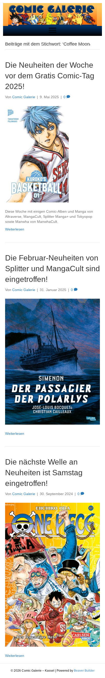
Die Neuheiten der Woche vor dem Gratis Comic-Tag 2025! (49, 76)
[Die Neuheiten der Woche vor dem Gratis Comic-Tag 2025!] (37, 154)
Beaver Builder (84, 670)
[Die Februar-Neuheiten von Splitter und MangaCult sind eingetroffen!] (52, 361)
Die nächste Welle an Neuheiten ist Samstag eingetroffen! (44, 472)
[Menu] (52, 30)
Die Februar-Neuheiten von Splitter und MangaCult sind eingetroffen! (52, 268)
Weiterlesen (14, 229)
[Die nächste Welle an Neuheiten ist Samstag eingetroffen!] (52, 574)
